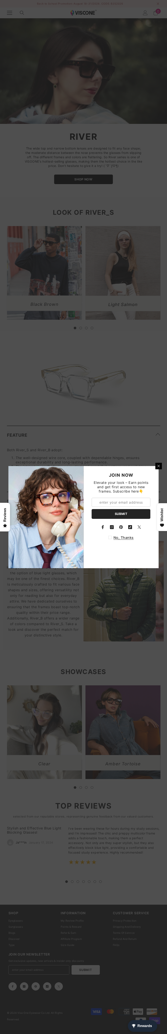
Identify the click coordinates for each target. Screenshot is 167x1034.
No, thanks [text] (124, 537)
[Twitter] (139, 527)
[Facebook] (102, 527)
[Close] (158, 466)
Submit (121, 514)
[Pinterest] (121, 527)
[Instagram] (112, 527)
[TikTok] (130, 527)
